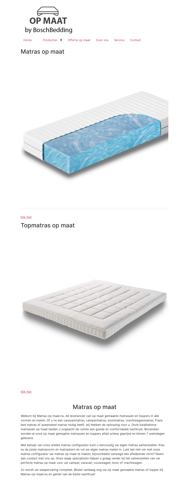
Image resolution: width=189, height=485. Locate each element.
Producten (50, 40)
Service (119, 40)
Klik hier (26, 217)
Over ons (102, 40)
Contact (135, 40)
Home (27, 40)
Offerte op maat (79, 40)
